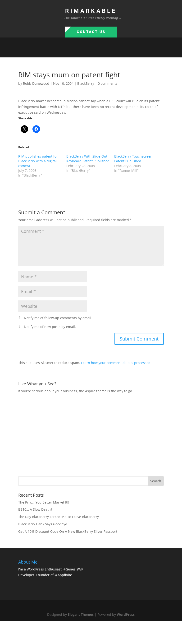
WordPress (126, 614)
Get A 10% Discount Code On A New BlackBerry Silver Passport (67, 531)
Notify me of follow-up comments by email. (58, 318)
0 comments (107, 83)
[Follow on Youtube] (105, 52)
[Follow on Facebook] (77, 52)
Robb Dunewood (36, 83)
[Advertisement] (100, 434)
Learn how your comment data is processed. (116, 362)
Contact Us (91, 31)
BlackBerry (85, 83)
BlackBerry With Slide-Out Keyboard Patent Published (87, 158)
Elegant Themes (81, 614)
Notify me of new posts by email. (50, 326)
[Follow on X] (86, 52)
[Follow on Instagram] (96, 52)
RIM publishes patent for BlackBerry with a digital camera (38, 161)
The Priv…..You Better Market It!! (43, 502)
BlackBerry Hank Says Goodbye (42, 524)
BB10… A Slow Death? (35, 509)
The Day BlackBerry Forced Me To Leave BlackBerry (58, 516)
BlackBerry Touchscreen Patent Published (133, 158)
